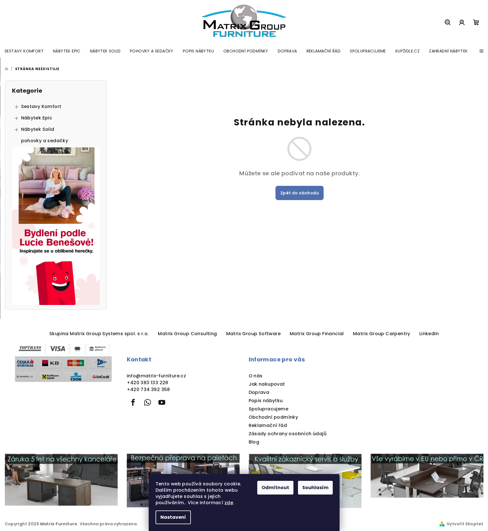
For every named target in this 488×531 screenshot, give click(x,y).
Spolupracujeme (269, 409)
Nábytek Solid (37, 129)
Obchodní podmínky (273, 417)
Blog (254, 442)
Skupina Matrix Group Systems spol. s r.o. (99, 333)
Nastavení (173, 517)
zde (228, 502)
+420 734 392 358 (148, 389)
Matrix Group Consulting (187, 333)
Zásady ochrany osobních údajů (288, 433)
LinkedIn (429, 333)
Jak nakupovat (267, 384)
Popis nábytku (266, 400)
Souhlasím (315, 487)
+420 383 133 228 (147, 382)
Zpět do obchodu (299, 193)
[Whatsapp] (147, 402)
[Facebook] (133, 402)
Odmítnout (275, 487)
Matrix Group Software (253, 333)
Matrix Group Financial (317, 333)
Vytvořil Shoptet (465, 524)
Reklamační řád (268, 425)
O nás (256, 376)
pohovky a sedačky (44, 140)
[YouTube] (161, 402)
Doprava (259, 392)
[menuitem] (24, 51)
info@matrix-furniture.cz (156, 376)
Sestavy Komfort (41, 106)
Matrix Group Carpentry (381, 333)
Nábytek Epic (36, 118)
